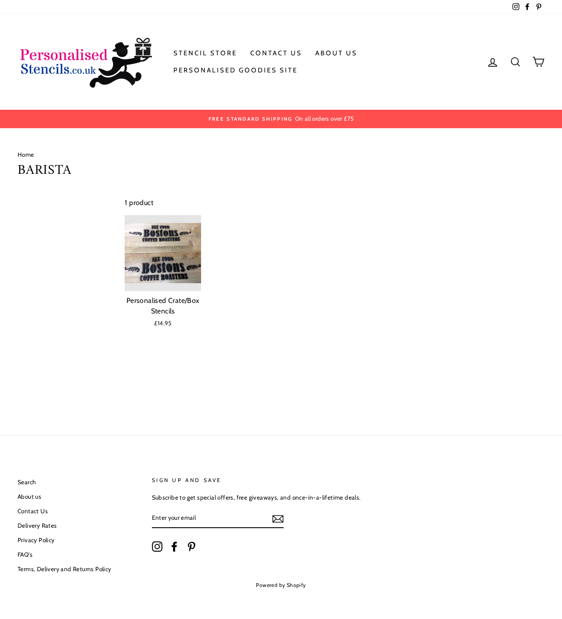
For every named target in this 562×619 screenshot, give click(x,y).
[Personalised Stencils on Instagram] (157, 546)
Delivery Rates (37, 525)
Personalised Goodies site (235, 70)
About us (29, 496)
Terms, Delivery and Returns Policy (65, 568)
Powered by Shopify (281, 585)
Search (27, 482)
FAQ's (25, 554)
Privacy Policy (36, 539)
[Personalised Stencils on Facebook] (174, 546)
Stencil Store (205, 53)
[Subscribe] (278, 518)
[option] (281, 119)
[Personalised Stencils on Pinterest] (191, 546)
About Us (336, 53)
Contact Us (276, 53)
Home (26, 154)
